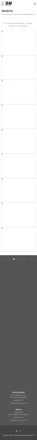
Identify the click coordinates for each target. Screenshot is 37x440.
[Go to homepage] (6, 4)
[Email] (20, 431)
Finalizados (29, 23)
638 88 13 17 (19, 400)
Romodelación (23, 26)
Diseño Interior (21, 23)
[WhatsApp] (16, 431)
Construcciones (10, 23)
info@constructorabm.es (20, 403)
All (4, 23)
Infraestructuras (13, 26)
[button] (35, 4)
